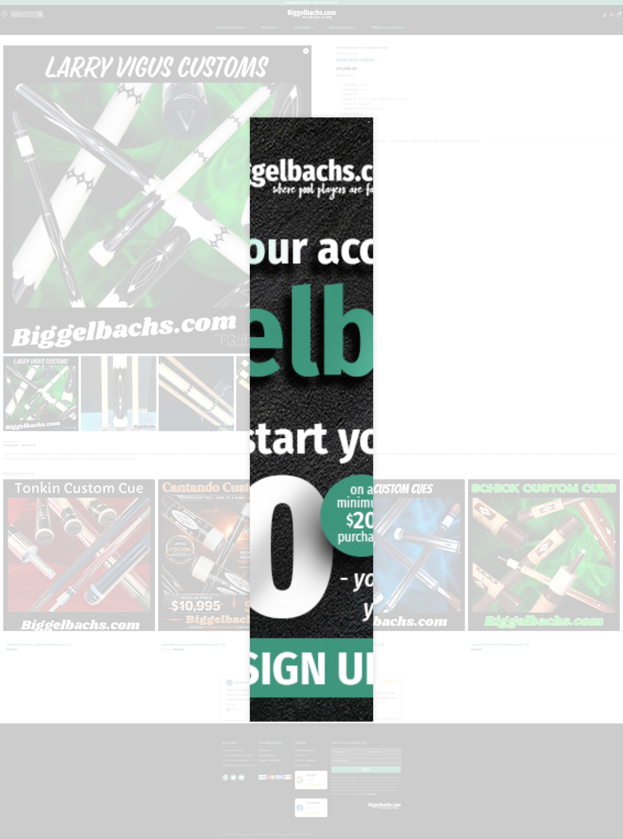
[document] (311, 419)
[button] (368, 122)
